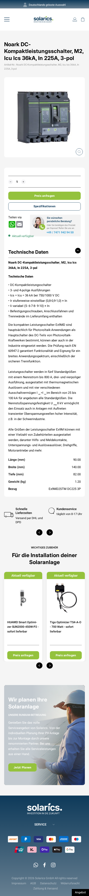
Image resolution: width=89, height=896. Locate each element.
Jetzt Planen (22, 767)
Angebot (80, 892)
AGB (33, 883)
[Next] (50, 532)
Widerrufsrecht (70, 883)
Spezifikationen (44, 206)
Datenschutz (48, 883)
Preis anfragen (44, 196)
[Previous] (39, 532)
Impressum (19, 883)
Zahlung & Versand (45, 888)
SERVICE (40, 824)
